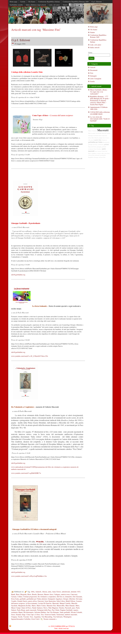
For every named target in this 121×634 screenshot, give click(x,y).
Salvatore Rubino (40, 612)
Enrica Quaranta (103, 135)
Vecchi (20, 617)
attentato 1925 (75, 592)
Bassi (17, 594)
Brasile (34, 594)
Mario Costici (41, 605)
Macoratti (55, 603)
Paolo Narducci (98, 149)
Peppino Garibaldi (66, 610)
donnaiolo (68, 596)
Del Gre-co (60, 596)
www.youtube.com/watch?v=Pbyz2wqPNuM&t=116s (29, 576)
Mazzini (104, 133)
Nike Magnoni (53, 608)
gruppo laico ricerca (104, 138)
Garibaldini (99, 133)
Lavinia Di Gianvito (44, 603)
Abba (32, 592)
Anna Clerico (56, 592)
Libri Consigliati (95, 78)
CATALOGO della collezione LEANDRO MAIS (100, 113)
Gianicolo (104, 140)
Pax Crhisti (55, 610)
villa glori (90, 140)
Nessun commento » (50, 619)
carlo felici (107, 153)
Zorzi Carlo (35, 619)
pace (73, 608)
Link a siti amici (95, 45)
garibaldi (23, 599)
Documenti (93, 70)
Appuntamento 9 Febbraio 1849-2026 (99, 108)
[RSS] (10, 626)
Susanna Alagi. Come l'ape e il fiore (28, 614)
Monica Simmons (92, 131)
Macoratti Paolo (92, 147)
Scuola (92, 81)
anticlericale (66, 592)
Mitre (77, 605)
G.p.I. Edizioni (21, 40)
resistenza (14, 612)
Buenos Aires (48, 594)
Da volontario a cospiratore (47, 596)
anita (49, 592)
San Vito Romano (53, 612)
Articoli (92, 67)
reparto (75, 610)
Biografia (23, 594)
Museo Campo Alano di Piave (21, 608)
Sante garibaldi (65, 612)
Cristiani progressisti (30, 596)
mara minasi (98, 151)
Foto (91, 73)
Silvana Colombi (76, 612)
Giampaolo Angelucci (55, 599)
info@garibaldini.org (18, 275)
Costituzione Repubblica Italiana (98, 41)
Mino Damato (70, 605)
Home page (94, 27)
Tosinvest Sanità (50, 614)
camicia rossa (65, 594)
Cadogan (57, 594)
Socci (13, 614)
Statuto (92, 32)
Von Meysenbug (47, 617)
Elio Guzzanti (77, 596)
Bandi (13, 594)
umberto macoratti (71, 614)
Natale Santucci (37, 608)
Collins (19, 596)
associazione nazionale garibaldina (97, 155)
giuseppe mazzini (92, 144)
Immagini (93, 76)
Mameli (96, 138)
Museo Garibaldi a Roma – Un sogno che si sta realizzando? (99, 92)
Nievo (45, 608)
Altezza (44, 592)
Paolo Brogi (21, 610)
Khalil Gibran (70, 601)
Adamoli (38, 592)
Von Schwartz (58, 617)
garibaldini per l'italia (95, 142)
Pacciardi (68, 608)
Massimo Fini (51, 605)
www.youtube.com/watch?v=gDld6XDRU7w (26, 473)
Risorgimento (106, 142)
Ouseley (61, 608)
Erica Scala (15, 599)
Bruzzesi (40, 594)
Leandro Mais (97, 140)
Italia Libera (61, 601)
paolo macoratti (31, 610)
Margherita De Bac (24, 605)
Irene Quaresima (50, 601)
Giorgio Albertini (69, 599)
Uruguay (14, 617)
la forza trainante (31, 603)
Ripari (21, 612)
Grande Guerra (22, 601)
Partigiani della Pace (44, 610)
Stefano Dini (102, 157)
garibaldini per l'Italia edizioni (37, 599)
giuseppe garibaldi (101, 147)
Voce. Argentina (35, 617)
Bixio (29, 594)
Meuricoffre (61, 605)
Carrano (14, 596)
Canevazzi (74, 594)
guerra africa (32, 601)
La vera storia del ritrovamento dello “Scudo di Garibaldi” (100, 119)
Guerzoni (41, 601)
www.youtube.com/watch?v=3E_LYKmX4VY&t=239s (29, 356)
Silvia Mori (91, 138)
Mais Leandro (91, 133)
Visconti (26, 617)
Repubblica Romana (93, 157)
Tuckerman (60, 614)
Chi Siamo (93, 29)
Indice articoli (94, 47)
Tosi (42, 614)
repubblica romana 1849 (97, 153)
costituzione (100, 144)
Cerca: (90, 52)
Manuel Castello (65, 603)
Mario (34, 605)
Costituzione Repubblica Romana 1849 (98, 36)
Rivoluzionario (28, 612)
